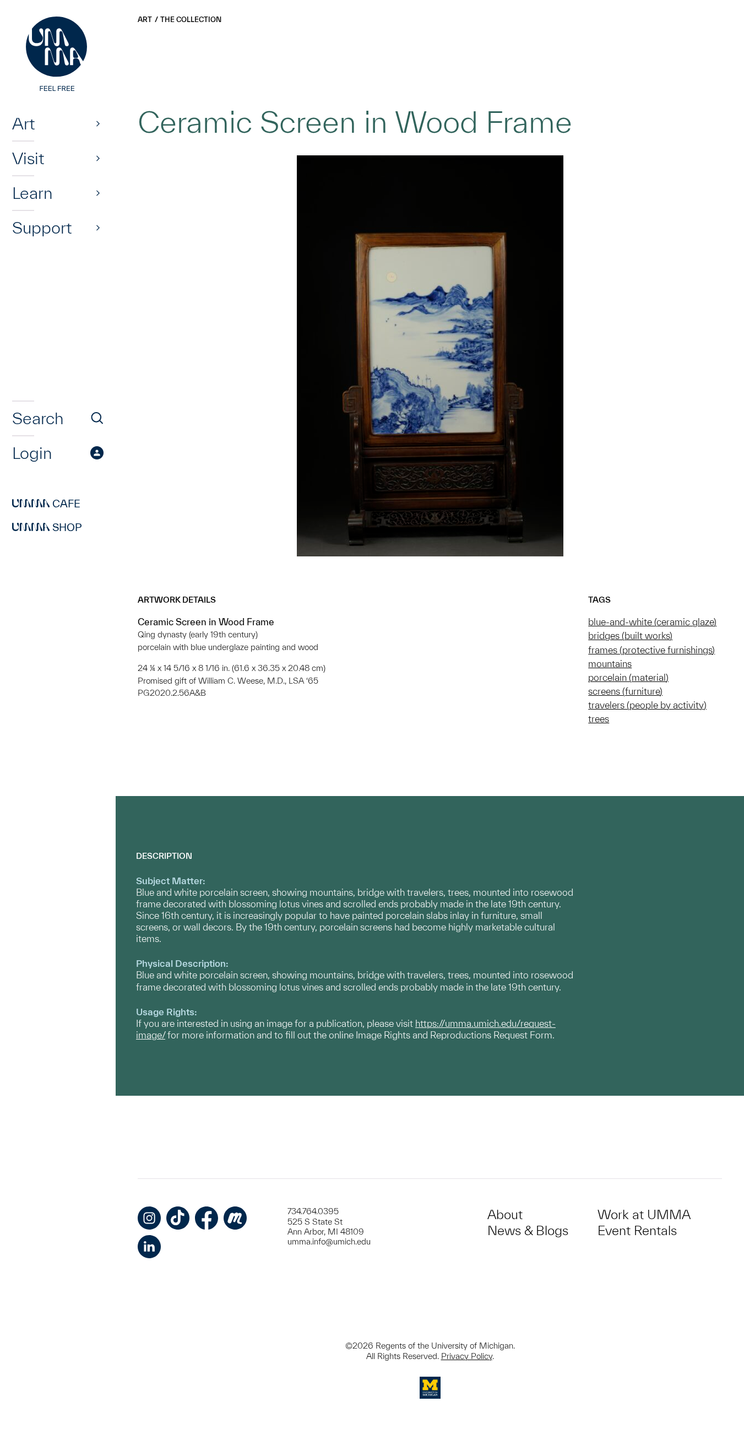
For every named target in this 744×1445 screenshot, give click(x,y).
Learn (32, 192)
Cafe (46, 503)
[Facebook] (206, 1218)
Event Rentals (637, 1230)
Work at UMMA (644, 1214)
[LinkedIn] (149, 1246)
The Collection (190, 19)
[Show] (98, 123)
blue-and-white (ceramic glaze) (652, 621)
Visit (28, 158)
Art (23, 123)
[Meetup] (235, 1218)
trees (598, 718)
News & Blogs (527, 1230)
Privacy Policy (466, 1356)
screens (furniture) (625, 691)
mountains (610, 663)
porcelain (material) (628, 677)
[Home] (58, 55)
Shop (47, 527)
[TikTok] (177, 1218)
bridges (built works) (630, 635)
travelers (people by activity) (647, 705)
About (505, 1214)
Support (42, 227)
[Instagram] (149, 1218)
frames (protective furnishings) (651, 650)
